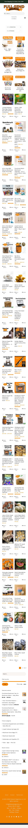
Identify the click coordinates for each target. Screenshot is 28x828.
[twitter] (14, 816)
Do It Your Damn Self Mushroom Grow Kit (7, 371)
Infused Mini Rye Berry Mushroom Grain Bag (19, 489)
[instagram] (9, 816)
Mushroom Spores (8, 736)
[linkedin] (18, 816)
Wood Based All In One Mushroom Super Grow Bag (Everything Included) (7, 259)
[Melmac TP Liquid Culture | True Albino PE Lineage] (20, 535)
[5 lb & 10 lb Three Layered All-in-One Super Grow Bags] (7, 590)
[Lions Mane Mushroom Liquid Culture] (7, 276)
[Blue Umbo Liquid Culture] (20, 644)
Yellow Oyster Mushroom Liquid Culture (20, 286)
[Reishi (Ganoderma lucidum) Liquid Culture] (20, 564)
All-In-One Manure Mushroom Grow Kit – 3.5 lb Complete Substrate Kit (7, 229)
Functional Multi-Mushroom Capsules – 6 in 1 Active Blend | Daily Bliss (20, 171)
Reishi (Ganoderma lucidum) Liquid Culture (20, 574)
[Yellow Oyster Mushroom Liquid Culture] (20, 276)
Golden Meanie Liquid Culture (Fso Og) (20, 343)
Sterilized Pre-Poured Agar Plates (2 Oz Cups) (7, 627)
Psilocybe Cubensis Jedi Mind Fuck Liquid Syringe (7, 574)
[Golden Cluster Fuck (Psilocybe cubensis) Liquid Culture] (20, 450)
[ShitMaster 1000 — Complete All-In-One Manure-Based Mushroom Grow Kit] (7, 450)
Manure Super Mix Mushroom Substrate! (7, 397)
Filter (5, 684)
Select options (4, 150)
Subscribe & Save (17, 150)
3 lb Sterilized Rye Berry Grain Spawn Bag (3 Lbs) (7, 312)
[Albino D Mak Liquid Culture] (20, 617)
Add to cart (4, 117)
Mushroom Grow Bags (9, 732)
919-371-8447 (16, 806)
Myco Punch (18, 369)
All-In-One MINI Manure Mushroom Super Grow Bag (7, 170)
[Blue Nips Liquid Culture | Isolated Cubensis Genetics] (7, 644)
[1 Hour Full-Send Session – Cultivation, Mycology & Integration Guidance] (20, 302)
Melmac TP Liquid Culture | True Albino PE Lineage (20, 545)
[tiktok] (11, 816)
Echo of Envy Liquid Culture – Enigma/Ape (7, 548)
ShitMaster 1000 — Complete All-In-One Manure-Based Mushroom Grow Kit (7, 462)
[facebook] (6, 816)
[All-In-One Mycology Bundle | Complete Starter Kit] (20, 190)
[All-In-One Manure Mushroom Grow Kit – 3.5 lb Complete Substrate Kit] (7, 217)
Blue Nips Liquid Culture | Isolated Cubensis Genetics (7, 654)
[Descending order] (20, 27)
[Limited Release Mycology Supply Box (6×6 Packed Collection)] (7, 99)
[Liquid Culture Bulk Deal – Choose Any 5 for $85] (7, 190)
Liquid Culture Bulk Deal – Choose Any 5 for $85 (7, 200)
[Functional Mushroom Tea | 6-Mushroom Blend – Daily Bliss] (20, 590)
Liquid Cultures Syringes (9, 729)
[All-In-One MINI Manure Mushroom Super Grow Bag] (7, 160)
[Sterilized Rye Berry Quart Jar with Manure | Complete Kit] (7, 419)
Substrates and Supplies (10, 739)
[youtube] (16, 816)
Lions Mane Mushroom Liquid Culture (7, 286)
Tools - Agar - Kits (8, 742)
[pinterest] (21, 816)
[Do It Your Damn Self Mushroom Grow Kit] (7, 361)
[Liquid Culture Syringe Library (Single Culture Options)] (7, 479)
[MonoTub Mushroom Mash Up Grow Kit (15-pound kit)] (7, 126)
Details (12, 116)
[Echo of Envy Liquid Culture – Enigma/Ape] (7, 537)
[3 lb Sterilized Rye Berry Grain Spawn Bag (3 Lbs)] (7, 302)
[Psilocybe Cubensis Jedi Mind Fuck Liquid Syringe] (7, 564)
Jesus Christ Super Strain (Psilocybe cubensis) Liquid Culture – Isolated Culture (7, 518)
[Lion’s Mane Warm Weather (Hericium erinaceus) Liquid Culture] (20, 507)
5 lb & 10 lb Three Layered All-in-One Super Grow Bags (7, 600)
